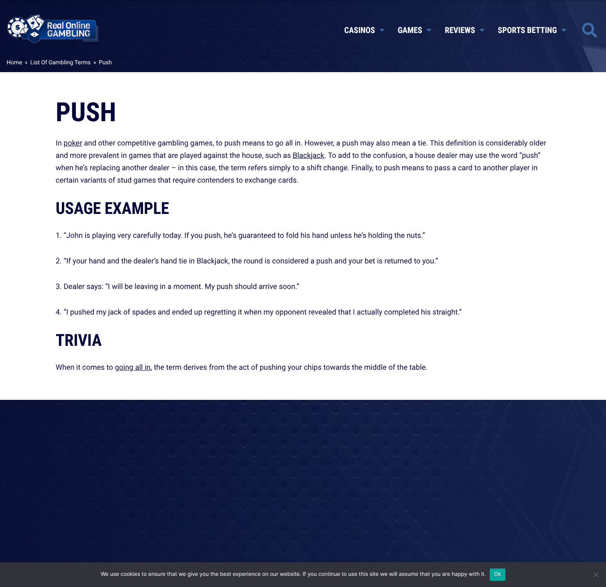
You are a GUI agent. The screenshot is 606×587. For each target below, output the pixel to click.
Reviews (460, 29)
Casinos (359, 29)
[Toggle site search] (589, 30)
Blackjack (308, 155)
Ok (497, 574)
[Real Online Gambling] (53, 28)
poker (72, 143)
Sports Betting (527, 29)
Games (410, 29)
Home (14, 62)
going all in (133, 367)
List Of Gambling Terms (61, 62)
